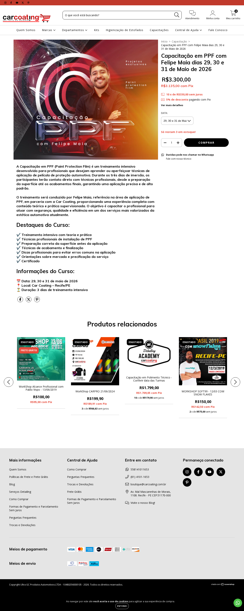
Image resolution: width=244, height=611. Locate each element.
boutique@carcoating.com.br (148, 484)
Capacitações (159, 30)
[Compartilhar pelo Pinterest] (37, 301)
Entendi (122, 606)
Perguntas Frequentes (22, 517)
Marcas (47, 30)
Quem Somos (25, 30)
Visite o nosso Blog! (143, 503)
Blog (12, 484)
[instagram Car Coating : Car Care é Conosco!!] (6, 2)
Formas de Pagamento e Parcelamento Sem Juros (33, 508)
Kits (96, 30)
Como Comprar (18, 499)
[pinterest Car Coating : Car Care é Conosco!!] (28, 2)
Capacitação (179, 41)
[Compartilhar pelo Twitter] (29, 301)
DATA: (164, 113)
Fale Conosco (218, 30)
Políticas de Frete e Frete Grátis (28, 477)
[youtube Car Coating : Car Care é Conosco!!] (17, 2)
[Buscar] (176, 14)
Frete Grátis (74, 491)
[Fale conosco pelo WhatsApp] (238, 603)
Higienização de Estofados (124, 30)
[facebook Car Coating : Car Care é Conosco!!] (11, 2)
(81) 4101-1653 (140, 477)
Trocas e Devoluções (22, 525)
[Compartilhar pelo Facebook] (20, 301)
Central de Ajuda (187, 30)
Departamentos (73, 30)
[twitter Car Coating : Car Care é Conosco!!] (23, 2)
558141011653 (140, 469)
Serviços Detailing (20, 491)
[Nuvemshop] (223, 584)
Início (164, 41)
